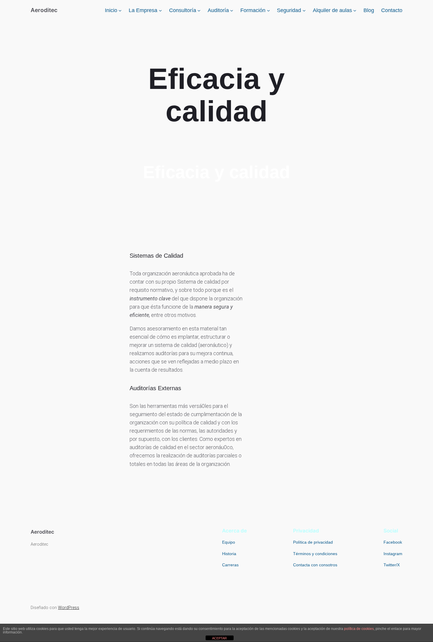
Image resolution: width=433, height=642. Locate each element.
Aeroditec (44, 10)
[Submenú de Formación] (268, 10)
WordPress (68, 607)
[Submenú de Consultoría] (199, 10)
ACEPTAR (219, 638)
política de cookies (359, 629)
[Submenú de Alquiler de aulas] (354, 10)
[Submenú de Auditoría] (231, 10)
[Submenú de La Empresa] (160, 10)
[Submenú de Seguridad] (304, 10)
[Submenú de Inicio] (120, 10)
